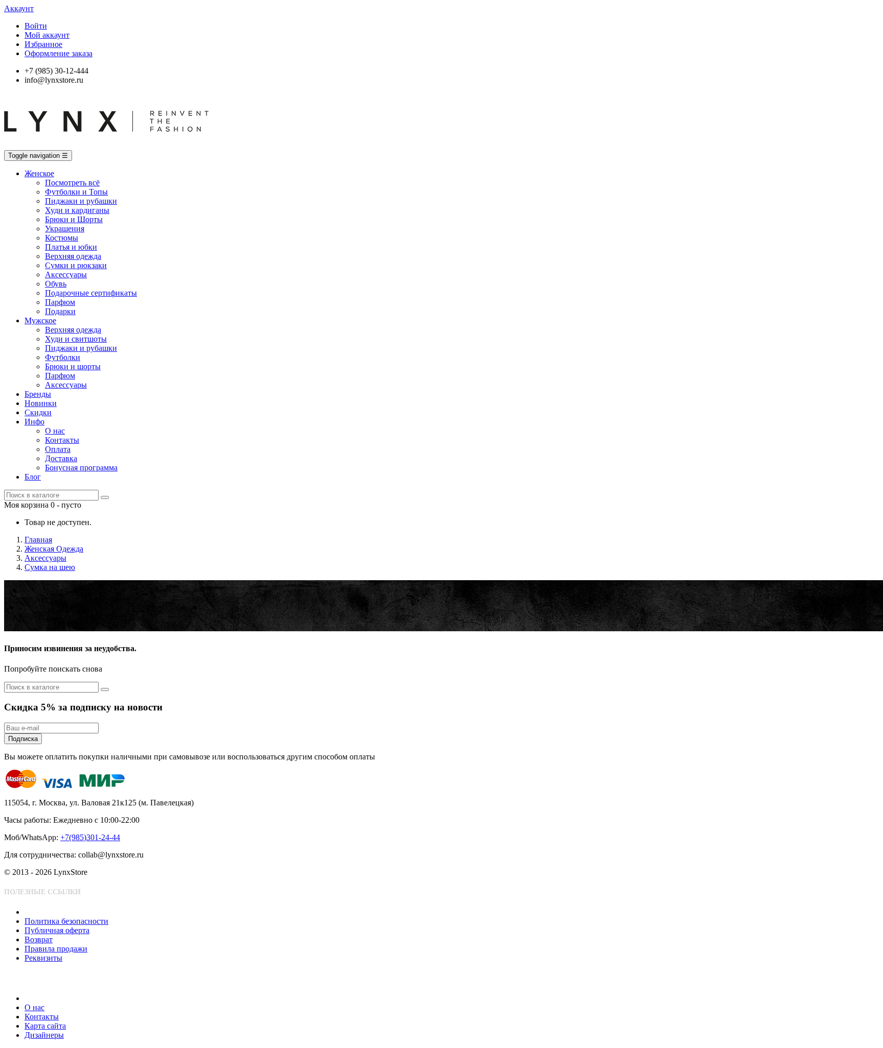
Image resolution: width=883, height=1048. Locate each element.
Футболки (62, 357)
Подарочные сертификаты (91, 293)
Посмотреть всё (72, 182)
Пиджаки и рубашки (81, 201)
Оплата (58, 449)
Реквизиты (43, 958)
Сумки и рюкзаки (76, 265)
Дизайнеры (44, 1035)
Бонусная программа (81, 467)
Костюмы (61, 237)
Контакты (62, 440)
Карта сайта (45, 1025)
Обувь (55, 283)
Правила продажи (56, 948)
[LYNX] (106, 145)
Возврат (39, 939)
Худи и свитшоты (76, 339)
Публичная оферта (57, 930)
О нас (55, 430)
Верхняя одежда (73, 256)
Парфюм (60, 302)
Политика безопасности (66, 921)
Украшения (64, 228)
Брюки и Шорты (74, 219)
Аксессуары (66, 274)
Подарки (60, 311)
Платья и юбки (71, 247)
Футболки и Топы (76, 191)
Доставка (61, 458)
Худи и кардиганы (77, 210)
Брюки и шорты (73, 366)
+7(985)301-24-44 (90, 837)
